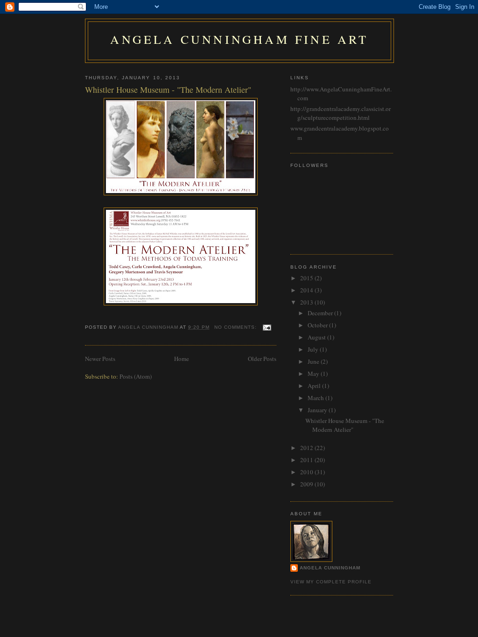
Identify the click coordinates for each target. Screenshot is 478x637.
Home (181, 358)
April (315, 385)
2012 (307, 447)
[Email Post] (267, 327)
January (318, 410)
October (318, 325)
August (317, 337)
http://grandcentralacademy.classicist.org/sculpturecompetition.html (340, 113)
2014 (307, 290)
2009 (307, 484)
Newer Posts (100, 358)
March (316, 398)
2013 (307, 302)
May (314, 373)
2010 (307, 472)
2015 (307, 278)
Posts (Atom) (136, 376)
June (314, 361)
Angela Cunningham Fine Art (239, 39)
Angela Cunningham (330, 567)
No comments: (236, 327)
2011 (307, 460)
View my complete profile (331, 581)
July (314, 349)
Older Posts (262, 358)
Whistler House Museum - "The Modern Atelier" (168, 89)
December (321, 313)
